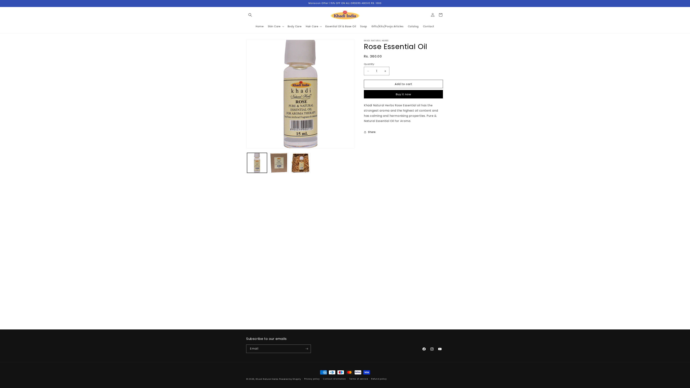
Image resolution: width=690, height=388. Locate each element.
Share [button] (372, 132)
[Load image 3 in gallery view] (300, 163)
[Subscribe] (307, 349)
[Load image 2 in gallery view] (279, 163)
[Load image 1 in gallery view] (257, 163)
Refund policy (379, 378)
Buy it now (403, 94)
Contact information (334, 378)
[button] (250, 15)
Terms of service (358, 378)
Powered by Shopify (290, 379)
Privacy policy (312, 378)
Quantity (369, 64)
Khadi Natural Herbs (267, 379)
